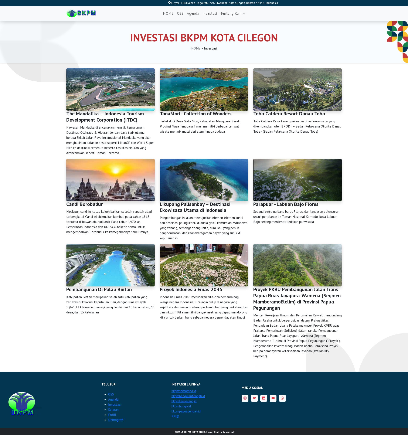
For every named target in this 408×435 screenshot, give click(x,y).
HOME (168, 13)
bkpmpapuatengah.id (186, 411)
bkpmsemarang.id (183, 391)
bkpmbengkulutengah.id (188, 396)
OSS (180, 13)
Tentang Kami (231, 13)
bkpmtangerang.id (184, 401)
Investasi (210, 13)
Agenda (193, 13)
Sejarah (113, 409)
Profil (112, 414)
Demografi (115, 420)
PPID (175, 416)
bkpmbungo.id (181, 406)
